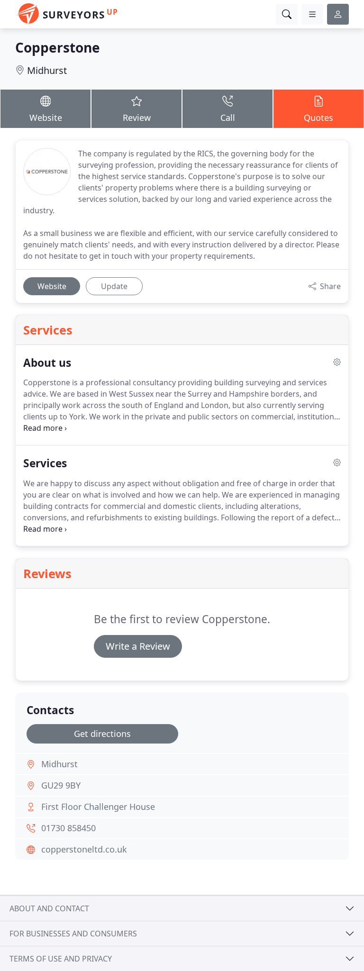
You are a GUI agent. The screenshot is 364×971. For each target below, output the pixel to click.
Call (227, 117)
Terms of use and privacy (60, 958)
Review (137, 117)
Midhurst (47, 70)
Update (114, 286)
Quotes (318, 117)
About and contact (49, 908)
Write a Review (138, 646)
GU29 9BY (61, 785)
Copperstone (57, 47)
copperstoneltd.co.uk (84, 849)
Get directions (102, 733)
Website (45, 117)
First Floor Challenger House (98, 806)
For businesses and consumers (73, 933)
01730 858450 (68, 828)
